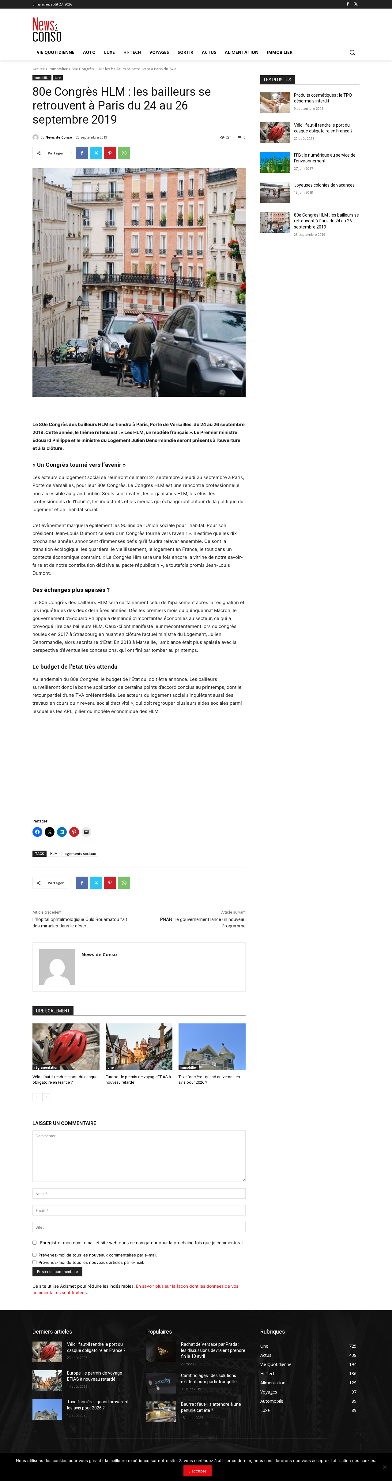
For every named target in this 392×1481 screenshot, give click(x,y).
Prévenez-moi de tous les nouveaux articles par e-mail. (91, 1262)
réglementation (46, 1067)
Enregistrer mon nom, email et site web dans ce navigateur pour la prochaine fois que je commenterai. (142, 1242)
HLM (54, 853)
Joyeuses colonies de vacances (324, 185)
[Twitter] (356, 4)
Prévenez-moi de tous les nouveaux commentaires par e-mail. (98, 1255)
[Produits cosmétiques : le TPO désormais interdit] (275, 102)
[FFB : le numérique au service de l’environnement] (275, 162)
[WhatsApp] (124, 153)
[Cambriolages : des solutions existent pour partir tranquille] (161, 1383)
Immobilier (58, 69)
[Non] (384, 1467)
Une (58, 78)
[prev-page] (36, 1097)
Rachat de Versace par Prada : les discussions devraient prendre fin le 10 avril (213, 1350)
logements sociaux (80, 853)
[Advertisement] (139, 766)
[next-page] (46, 1097)
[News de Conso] (36, 137)
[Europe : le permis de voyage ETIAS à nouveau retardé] (139, 1046)
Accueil (38, 69)
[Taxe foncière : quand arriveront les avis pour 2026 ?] (212, 1046)
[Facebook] (347, 4)
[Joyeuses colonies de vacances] (275, 192)
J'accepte (197, 1470)
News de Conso (58, 137)
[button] (352, 52)
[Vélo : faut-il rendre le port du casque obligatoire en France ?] (66, 1046)
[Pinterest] (110, 153)
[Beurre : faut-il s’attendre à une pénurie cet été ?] (161, 1411)
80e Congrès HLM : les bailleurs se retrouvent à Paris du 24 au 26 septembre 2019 (326, 221)
